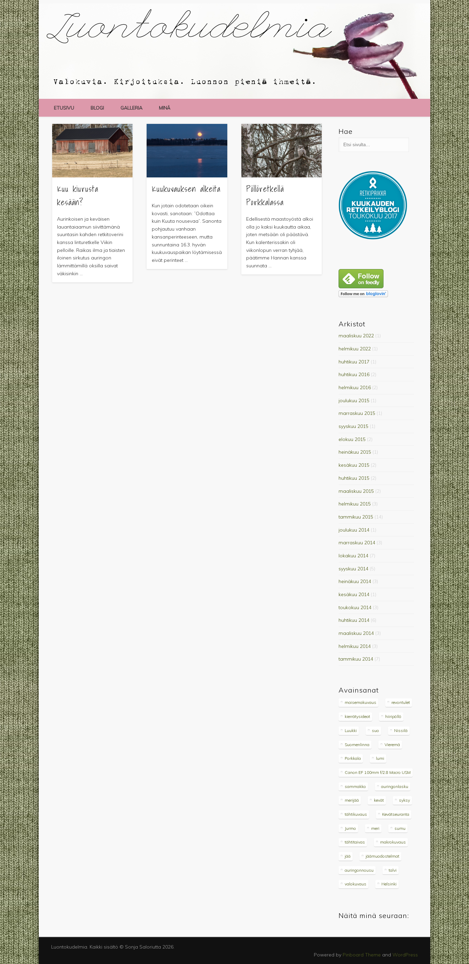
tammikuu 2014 (356, 659)
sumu (399, 828)
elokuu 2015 (352, 439)
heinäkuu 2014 (355, 581)
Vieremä (392, 744)
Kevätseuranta (395, 814)
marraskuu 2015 (357, 413)
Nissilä (401, 730)
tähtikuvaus (356, 814)
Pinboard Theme (362, 955)
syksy (404, 800)
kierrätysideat (357, 716)
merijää (352, 800)
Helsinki (389, 883)
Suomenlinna (357, 744)
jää (348, 856)
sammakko (355, 786)
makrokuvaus (393, 842)
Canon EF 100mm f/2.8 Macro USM (378, 772)
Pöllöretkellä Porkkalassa (265, 195)
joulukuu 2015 (354, 400)
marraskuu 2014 (357, 542)
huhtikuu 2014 (354, 620)
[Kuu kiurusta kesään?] (92, 150)
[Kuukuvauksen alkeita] (187, 150)
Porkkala (353, 758)
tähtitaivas (355, 842)
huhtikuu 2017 (354, 362)
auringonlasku (394, 786)
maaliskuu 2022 (356, 336)
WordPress (405, 955)
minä (164, 108)
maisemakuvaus (360, 702)
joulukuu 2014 (354, 530)
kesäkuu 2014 (354, 594)
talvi (393, 870)
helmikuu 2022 (355, 349)
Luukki (351, 730)
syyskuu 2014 (353, 569)
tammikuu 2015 (356, 517)
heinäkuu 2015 (355, 452)
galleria (131, 108)
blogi (97, 108)
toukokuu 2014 (355, 607)
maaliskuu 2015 (356, 491)
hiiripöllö (393, 716)
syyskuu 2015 (353, 426)
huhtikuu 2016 (354, 374)
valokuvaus (355, 883)
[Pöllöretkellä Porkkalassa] (281, 150)
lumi (380, 758)
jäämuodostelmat (382, 856)
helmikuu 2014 (355, 646)
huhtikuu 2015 (354, 478)
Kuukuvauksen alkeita (186, 188)
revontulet (400, 702)
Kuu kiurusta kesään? (77, 195)
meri (375, 828)
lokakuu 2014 (353, 556)
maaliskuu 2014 (356, 633)
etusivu (64, 108)
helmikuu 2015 (355, 504)
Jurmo (350, 828)
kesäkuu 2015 (354, 465)
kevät (379, 800)
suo (375, 730)
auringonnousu (359, 870)
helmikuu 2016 (355, 387)
